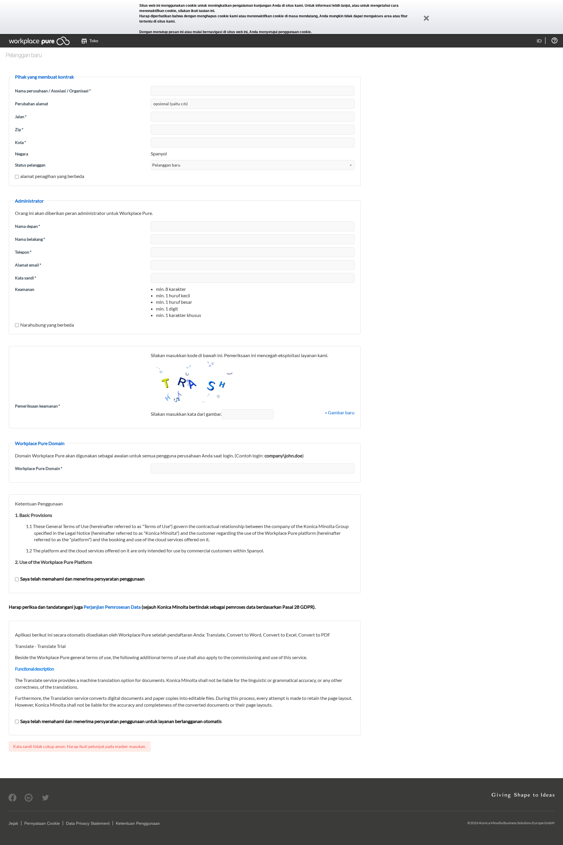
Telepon (23, 252)
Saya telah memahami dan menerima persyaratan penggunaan (82, 578)
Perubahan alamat (31, 103)
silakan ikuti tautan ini (196, 11)
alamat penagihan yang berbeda (52, 176)
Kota (20, 142)
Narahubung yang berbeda (47, 325)
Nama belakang (30, 239)
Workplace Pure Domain (38, 468)
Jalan (21, 116)
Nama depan (27, 226)
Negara (21, 153)
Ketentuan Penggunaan (138, 823)
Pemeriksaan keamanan (37, 405)
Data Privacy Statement (88, 823)
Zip (19, 129)
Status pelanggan (30, 164)
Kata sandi (25, 277)
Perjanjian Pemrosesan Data (112, 607)
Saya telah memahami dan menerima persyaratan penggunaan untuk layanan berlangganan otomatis (121, 721)
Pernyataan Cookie (42, 823)
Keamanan (24, 289)
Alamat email (28, 264)
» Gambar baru (340, 412)
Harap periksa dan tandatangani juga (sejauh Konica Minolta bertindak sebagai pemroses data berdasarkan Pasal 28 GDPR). (162, 607)
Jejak (13, 823)
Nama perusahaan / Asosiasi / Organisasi (53, 90)
